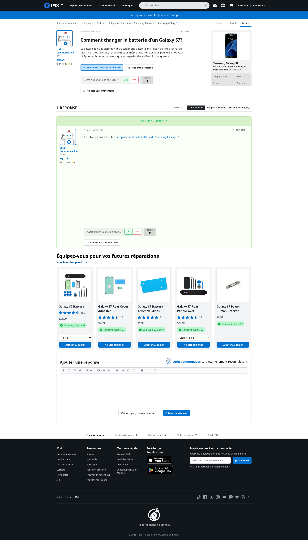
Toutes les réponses (67, 22)
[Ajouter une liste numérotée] (122, 370)
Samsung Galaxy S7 (168, 22)
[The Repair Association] (250, 497)
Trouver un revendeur (98, 474)
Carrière (60, 469)
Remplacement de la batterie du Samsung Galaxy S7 (147, 137)
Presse (90, 454)
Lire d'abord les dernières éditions (211, 466)
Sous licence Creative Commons (162, 534)
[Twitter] (212, 497)
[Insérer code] (74, 370)
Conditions (122, 464)
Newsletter (62, 474)
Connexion (259, 5)
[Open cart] (231, 5)
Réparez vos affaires (81, 5)
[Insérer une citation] (104, 370)
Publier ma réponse (176, 413)
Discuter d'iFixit (64, 464)
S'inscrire (243, 5)
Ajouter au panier (75, 344)
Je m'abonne (242, 460)
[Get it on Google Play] (160, 470)
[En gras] (63, 370)
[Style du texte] (89, 370)
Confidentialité (125, 459)
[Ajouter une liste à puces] (117, 370)
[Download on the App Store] (159, 460)
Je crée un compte (169, 15)
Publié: (90, 31)
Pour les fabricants (97, 479)
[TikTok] (199, 497)
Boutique (127, 5)
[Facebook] (205, 497)
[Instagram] (218, 497)
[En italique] (68, 370)
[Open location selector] (223, 5)
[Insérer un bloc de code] (98, 370)
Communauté (107, 5)
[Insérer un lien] (79, 370)
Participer (92, 464)
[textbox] (154, 391)
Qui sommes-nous (66, 454)
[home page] (53, 5)
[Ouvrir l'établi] (214, 5)
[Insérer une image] (141, 370)
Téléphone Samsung (120, 22)
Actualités (92, 459)
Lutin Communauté (186, 361)
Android (101, 22)
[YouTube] (224, 497)
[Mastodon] (231, 497)
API (58, 479)
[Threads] (243, 497)
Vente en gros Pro (96, 469)
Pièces (219, 22)
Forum (245, 22)
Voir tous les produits (71, 262)
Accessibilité (123, 454)
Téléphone (87, 22)
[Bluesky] (237, 497)
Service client (63, 459)
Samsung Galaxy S (144, 22)
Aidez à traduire (65, 497)
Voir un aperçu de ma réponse (137, 413)
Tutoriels (232, 22)
